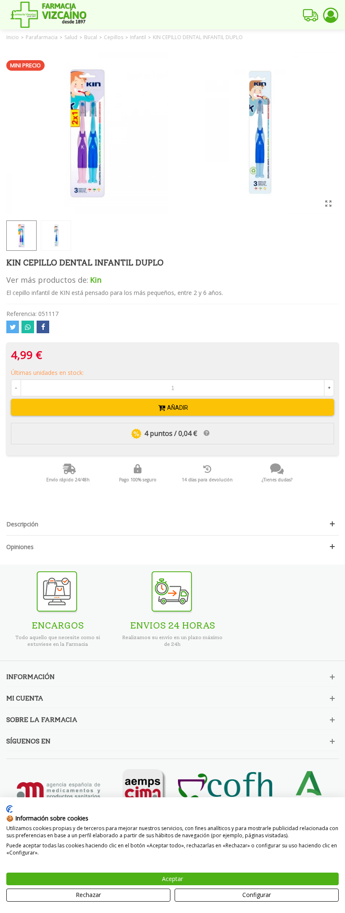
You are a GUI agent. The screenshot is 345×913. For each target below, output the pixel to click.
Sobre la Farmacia (41, 720)
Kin (95, 280)
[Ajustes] (331, 15)
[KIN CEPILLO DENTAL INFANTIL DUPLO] (328, 203)
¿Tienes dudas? (277, 480)
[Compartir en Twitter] (12, 327)
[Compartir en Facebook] (43, 327)
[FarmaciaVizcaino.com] (48, 15)
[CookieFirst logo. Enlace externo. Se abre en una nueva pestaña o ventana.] (9, 809)
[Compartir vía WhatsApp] (27, 327)
